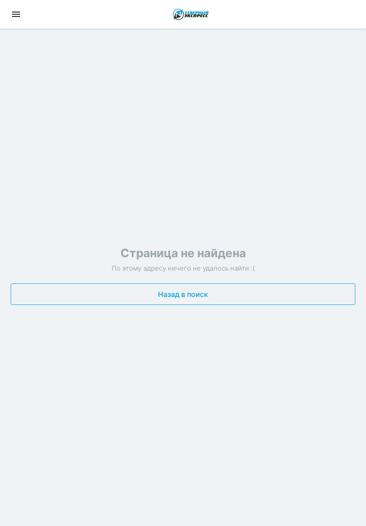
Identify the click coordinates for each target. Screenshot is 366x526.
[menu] (16, 14)
